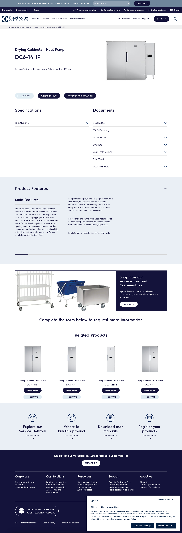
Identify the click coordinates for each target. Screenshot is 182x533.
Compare (26, 96)
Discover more (32, 435)
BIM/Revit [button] (99, 159)
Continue (142, 3)
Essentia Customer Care (120, 482)
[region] (133, 513)
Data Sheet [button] (100, 137)
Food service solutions (56, 482)
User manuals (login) (87, 482)
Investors (19, 484)
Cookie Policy (49, 522)
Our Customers (123, 19)
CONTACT (161, 19)
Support (145, 19)
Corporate (7, 10)
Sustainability (22, 10)
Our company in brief (25, 482)
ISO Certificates (84, 489)
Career (36, 10)
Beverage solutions (55, 484)
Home (11, 27)
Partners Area (84, 487)
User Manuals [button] (101, 166)
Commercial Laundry (24, 27)
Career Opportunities (150, 484)
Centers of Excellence (150, 487)
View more (32, 390)
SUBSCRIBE (91, 463)
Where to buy (49, 96)
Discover (136, 19)
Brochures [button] (99, 122)
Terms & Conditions (69, 522)
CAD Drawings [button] (101, 130)
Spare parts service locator (121, 489)
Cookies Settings (143, 526)
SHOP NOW (128, 304)
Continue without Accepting (167, 499)
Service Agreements (118, 484)
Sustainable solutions (25, 487)
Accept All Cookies (166, 526)
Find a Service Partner (119, 487)
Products (35, 19)
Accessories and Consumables (53, 491)
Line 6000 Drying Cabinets (45, 27)
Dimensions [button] (22, 122)
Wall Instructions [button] (102, 151)
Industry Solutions (77, 19)
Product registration (80, 96)
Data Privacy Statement (26, 522)
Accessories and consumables (54, 19)
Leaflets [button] (97, 144)
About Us (144, 482)
